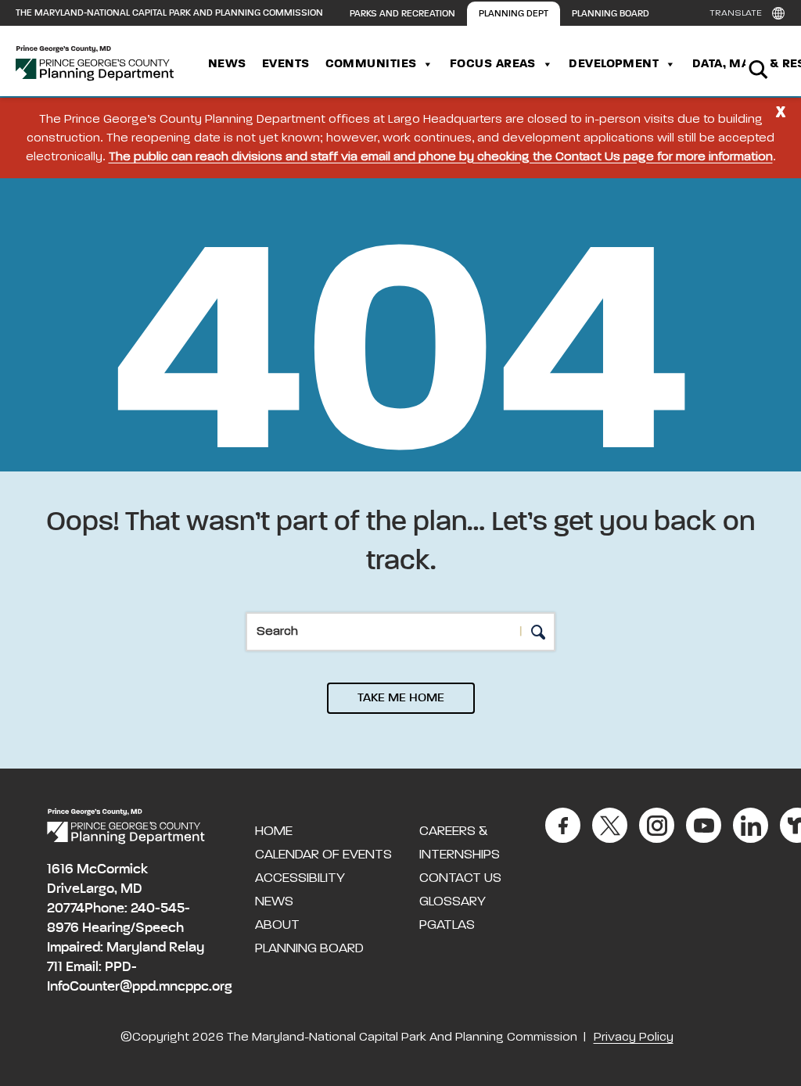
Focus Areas (493, 64)
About (277, 925)
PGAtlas (447, 925)
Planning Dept (513, 14)
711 (55, 967)
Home (274, 831)
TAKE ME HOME (400, 698)
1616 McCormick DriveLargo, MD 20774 (97, 889)
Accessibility (300, 878)
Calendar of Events (323, 855)
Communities (371, 64)
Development (614, 64)
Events (286, 64)
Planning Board (610, 14)
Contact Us (460, 878)
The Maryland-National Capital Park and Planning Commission (169, 13)
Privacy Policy (633, 1037)
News (227, 64)
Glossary (452, 901)
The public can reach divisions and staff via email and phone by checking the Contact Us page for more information (441, 157)
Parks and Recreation (402, 14)
